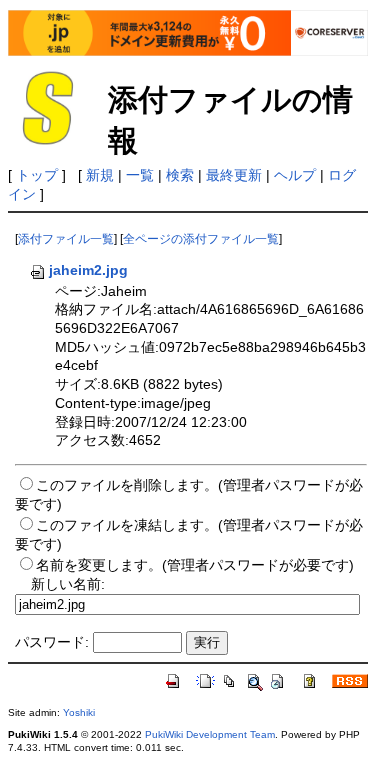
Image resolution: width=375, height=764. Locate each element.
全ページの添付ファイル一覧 (201, 239)
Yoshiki (79, 712)
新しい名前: (68, 584)
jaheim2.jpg (88, 270)
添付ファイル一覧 (66, 239)
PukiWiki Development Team (210, 734)
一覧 (140, 175)
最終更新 (234, 175)
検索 (180, 175)
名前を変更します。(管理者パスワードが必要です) (195, 565)
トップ (37, 175)
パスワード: (52, 642)
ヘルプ (295, 175)
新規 (100, 175)
